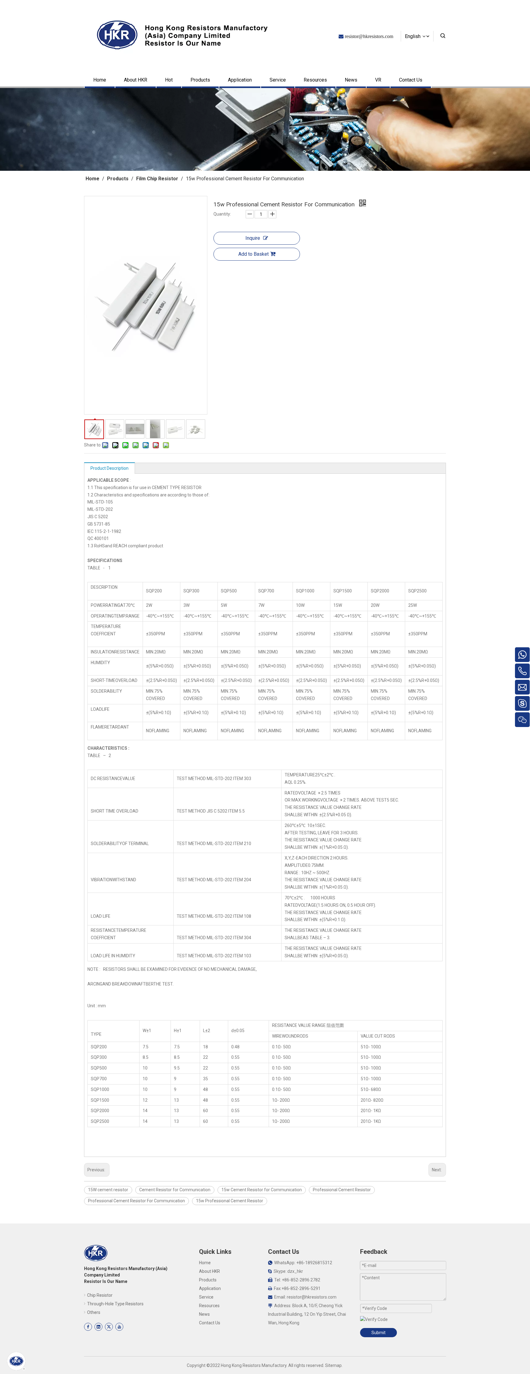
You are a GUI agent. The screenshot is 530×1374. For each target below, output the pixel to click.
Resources (315, 80)
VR (378, 80)
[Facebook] (88, 1327)
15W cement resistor (108, 1189)
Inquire (252, 238)
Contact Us (410, 80)
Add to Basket (253, 254)
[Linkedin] (98, 1327)
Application (240, 80)
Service (278, 80)
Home (99, 80)
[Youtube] (119, 1327)
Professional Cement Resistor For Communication (136, 1200)
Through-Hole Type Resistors (115, 1303)
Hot (169, 80)
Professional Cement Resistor (342, 1189)
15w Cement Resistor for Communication (261, 1189)
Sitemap (333, 1365)
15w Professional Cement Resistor (229, 1200)
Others (93, 1312)
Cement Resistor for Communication (174, 1189)
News (351, 80)
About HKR (135, 80)
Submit (378, 1332)
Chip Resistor (100, 1295)
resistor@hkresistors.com (311, 1297)
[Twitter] (109, 1327)
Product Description (109, 468)
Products (200, 80)
